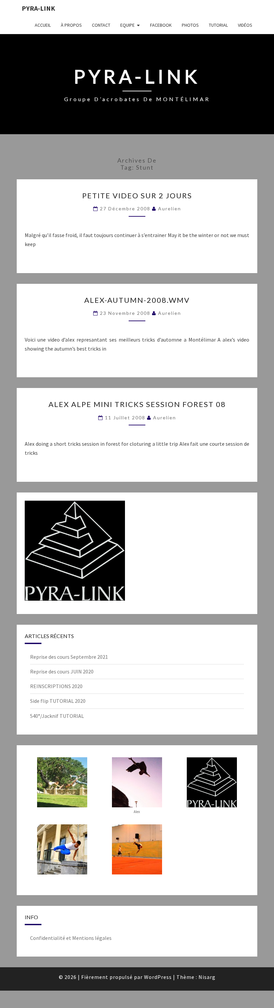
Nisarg (207, 977)
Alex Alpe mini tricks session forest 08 (137, 404)
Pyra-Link (38, 8)
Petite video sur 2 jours (137, 195)
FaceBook (161, 25)
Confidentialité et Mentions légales (71, 938)
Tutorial (218, 25)
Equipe (127, 25)
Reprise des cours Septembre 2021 (69, 656)
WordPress (158, 977)
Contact (101, 25)
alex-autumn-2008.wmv (137, 300)
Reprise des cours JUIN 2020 (62, 671)
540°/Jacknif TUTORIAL (57, 716)
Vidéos (245, 25)
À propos (71, 25)
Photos (190, 25)
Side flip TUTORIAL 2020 (58, 700)
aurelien (169, 208)
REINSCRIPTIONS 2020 (56, 686)
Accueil (43, 25)
